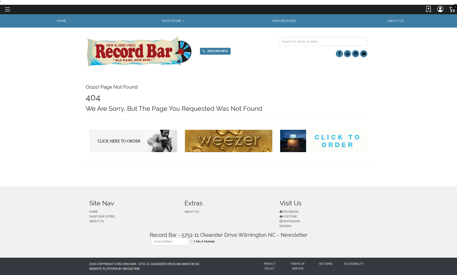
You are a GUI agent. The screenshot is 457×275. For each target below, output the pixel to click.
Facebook (291, 211)
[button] (173, 21)
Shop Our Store (102, 216)
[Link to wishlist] (428, 10)
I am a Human (204, 241)
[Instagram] (356, 54)
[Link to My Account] (440, 10)
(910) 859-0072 (217, 51)
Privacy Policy (269, 266)
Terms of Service (298, 266)
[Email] (364, 54)
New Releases (284, 21)
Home (93, 211)
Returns (325, 263)
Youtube (290, 216)
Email (287, 226)
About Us (395, 21)
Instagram (291, 221)
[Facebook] (339, 54)
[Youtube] (347, 54)
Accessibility (354, 263)
